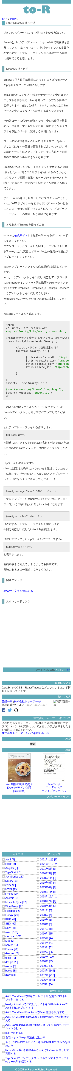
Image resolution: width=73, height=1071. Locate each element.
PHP (13, 19)
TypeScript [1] (13, 872)
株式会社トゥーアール (27, 701)
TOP (5, 19)
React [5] (10, 863)
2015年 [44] (46, 938)
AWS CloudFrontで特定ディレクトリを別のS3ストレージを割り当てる (37, 998)
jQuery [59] (11, 880)
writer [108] (11, 932)
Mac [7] (9, 940)
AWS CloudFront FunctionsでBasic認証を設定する (34, 1012)
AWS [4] (10, 859)
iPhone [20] (11, 893)
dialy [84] (10, 974)
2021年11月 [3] (48, 859)
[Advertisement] (33, 634)
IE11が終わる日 (14, 1032)
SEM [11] (10, 927)
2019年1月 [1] (48, 891)
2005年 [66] (46, 984)
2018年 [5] (46, 924)
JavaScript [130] (14, 876)
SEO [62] (10, 923)
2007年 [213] (47, 975)
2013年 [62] (46, 947)
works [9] (10, 966)
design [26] (11, 961)
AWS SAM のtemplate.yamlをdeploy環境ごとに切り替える (37, 1018)
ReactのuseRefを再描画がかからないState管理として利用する (37, 1052)
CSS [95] (10, 885)
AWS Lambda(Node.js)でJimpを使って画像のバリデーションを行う (37, 1026)
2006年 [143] (47, 979)
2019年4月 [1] (48, 887)
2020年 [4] (46, 914)
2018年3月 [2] (48, 905)
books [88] (11, 970)
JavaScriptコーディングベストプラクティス (54, 787)
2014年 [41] (46, 942)
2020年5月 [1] (48, 873)
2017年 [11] (46, 928)
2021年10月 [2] (48, 864)
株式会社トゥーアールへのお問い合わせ (26, 733)
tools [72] (10, 957)
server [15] (11, 944)
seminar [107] (13, 936)
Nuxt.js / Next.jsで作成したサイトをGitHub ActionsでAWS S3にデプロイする (36, 1006)
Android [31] (12, 897)
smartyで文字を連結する (18, 590)
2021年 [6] (46, 910)
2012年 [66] (46, 952)
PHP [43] (10, 919)
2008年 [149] (47, 970)
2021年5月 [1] (48, 868)
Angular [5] (11, 868)
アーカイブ (54, 854)
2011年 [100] (47, 956)
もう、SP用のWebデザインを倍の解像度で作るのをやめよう (37, 1044)
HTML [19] (11, 889)
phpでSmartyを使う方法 (20, 22)
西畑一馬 (7, 701)
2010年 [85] (46, 961)
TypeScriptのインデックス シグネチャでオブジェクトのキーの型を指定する (37, 1060)
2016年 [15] (46, 933)
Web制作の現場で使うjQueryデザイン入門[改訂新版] (19, 787)
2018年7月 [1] (48, 901)
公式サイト (21, 235)
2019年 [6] (46, 919)
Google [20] (12, 914)
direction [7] (12, 953)
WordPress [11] (14, 906)
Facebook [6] (12, 910)
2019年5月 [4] (48, 882)
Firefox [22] (11, 949)
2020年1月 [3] (48, 877)
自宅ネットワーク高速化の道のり (25, 1037)
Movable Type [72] (16, 902)
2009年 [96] (46, 965)
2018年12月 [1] (48, 896)
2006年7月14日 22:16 (45, 670)
